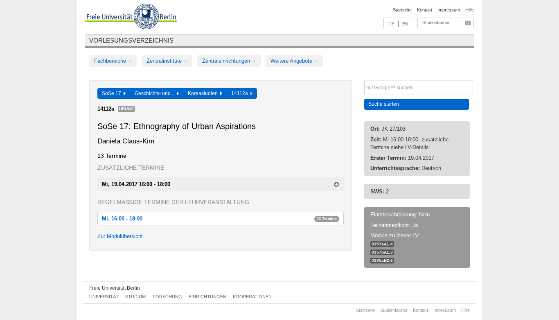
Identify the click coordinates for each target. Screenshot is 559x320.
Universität (104, 296)
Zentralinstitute (165, 61)
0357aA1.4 (382, 244)
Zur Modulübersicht (120, 236)
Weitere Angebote (292, 61)
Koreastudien (204, 93)
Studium (135, 296)
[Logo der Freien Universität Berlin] (131, 18)
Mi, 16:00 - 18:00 (219, 219)
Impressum (448, 9)
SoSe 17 (113, 93)
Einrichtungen (207, 296)
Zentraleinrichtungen (227, 61)
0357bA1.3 (382, 252)
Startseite (402, 9)
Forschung (167, 296)
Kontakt (424, 9)
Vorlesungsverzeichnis (131, 40)
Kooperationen (252, 296)
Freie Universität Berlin (114, 288)
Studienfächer (436, 22)
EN (405, 23)
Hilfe (469, 9)
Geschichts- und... (156, 93)
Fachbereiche (111, 61)
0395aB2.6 (382, 260)
